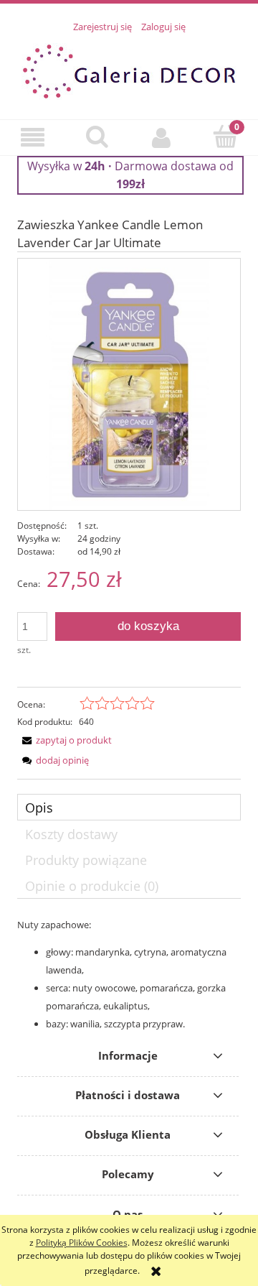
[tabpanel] (129, 974)
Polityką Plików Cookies (82, 1242)
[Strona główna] (129, 69)
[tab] (129, 807)
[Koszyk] (226, 136)
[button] (32, 137)
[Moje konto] (161, 137)
